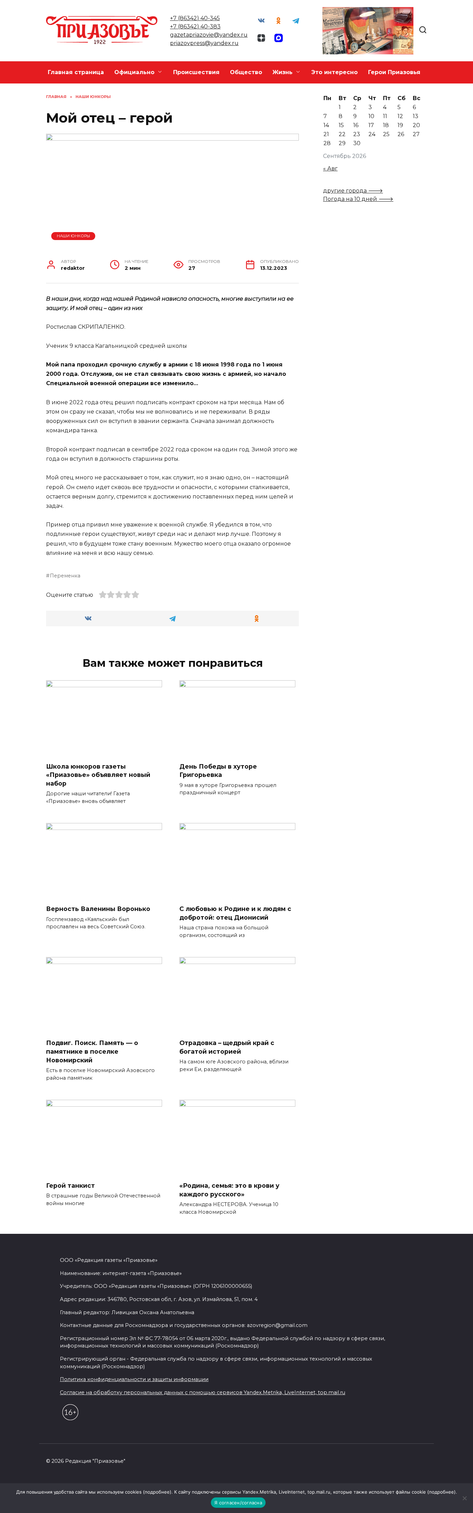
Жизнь (283, 72)
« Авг (330, 168)
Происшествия (196, 72)
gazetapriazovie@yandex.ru (209, 35)
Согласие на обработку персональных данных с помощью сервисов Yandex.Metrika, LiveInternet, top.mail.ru (202, 1392)
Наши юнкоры (73, 235)
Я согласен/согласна (238, 1502)
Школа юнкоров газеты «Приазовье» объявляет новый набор (98, 774)
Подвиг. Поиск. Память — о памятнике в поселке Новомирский (92, 1051)
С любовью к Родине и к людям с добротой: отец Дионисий (235, 913)
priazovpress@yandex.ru (204, 43)
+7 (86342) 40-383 (195, 26)
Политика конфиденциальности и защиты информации (134, 1379)
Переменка (65, 576)
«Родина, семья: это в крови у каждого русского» (229, 1190)
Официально (134, 72)
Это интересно (334, 72)
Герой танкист (70, 1185)
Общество (246, 72)
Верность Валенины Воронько (98, 908)
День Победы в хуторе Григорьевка (218, 770)
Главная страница (76, 72)
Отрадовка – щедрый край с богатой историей (226, 1047)
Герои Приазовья (394, 72)
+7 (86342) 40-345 (195, 18)
